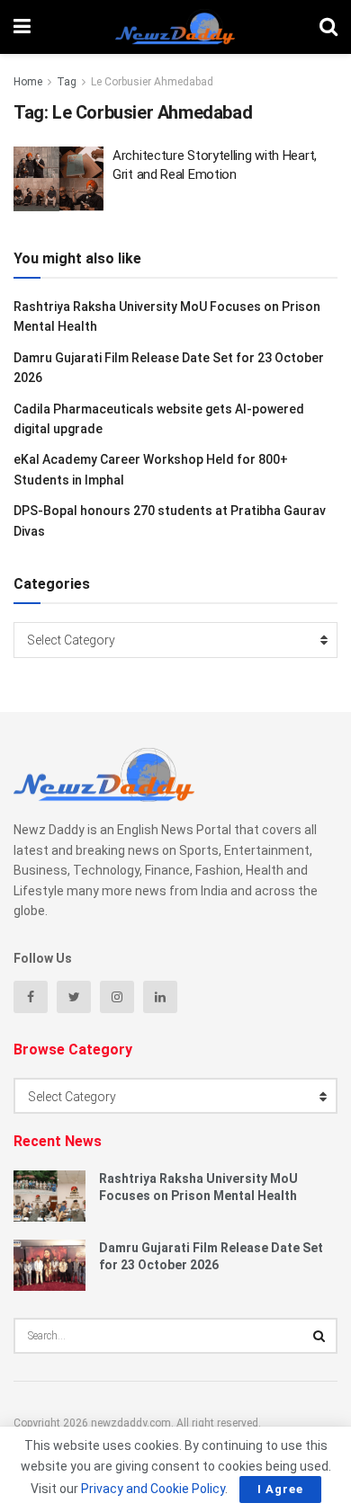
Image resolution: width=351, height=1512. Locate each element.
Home (28, 82)
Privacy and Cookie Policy (153, 1488)
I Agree (280, 1489)
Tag (66, 82)
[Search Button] (320, 1336)
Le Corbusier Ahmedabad (152, 82)
